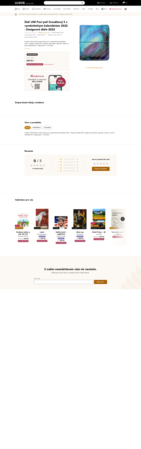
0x (35, 32)
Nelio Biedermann (42, 234)
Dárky (83, 9)
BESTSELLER (19, 228)
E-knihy (27, 9)
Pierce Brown (80, 234)
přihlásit (100, 282)
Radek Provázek (61, 236)
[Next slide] (112, 42)
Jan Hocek (99, 234)
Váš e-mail (37, 278)
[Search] (82, 3)
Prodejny (90, 9)
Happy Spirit (46, 32)
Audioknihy (38, 9)
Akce (105, 9)
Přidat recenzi (101, 169)
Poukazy (48, 9)
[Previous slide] (76, 42)
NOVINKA (37, 228)
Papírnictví (76, 9)
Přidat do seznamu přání (95, 67)
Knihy (18, 9)
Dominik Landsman (23, 236)
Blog (97, 9)
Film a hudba (66, 9)
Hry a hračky (57, 9)
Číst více (26, 48)
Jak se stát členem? (48, 64)
